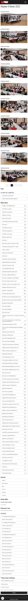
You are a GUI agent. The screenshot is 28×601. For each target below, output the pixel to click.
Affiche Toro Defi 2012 (6, 543)
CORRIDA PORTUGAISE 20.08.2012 (14, 398)
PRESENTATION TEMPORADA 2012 (14, 407)
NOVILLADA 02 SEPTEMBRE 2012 (14, 394)
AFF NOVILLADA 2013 (6, 531)
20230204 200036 (5, 99)
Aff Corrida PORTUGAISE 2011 (8, 564)
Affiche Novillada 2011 (6, 561)
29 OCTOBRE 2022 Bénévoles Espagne (14, 221)
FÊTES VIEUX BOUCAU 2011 (14, 420)
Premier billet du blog (6, 502)
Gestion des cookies (14, 599)
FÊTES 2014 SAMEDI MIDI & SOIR (14, 338)
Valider (14, 592)
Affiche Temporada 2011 (7, 555)
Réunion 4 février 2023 (14, 218)
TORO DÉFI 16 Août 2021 (14, 234)
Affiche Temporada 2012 (7, 540)
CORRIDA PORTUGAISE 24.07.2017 (14, 287)
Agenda (3, 480)
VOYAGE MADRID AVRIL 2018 (14, 268)
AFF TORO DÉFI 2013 (6, 528)
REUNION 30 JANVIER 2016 (14, 303)
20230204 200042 (5, 116)
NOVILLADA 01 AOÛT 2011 (14, 429)
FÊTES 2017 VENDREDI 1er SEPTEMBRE (14, 278)
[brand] (5, 2)
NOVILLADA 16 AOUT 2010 (14, 457)
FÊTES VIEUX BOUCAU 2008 (14, 470)
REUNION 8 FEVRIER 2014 (14, 354)
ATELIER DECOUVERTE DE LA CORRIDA (14, 363)
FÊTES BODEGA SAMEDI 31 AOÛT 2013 (14, 360)
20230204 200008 (5, 64)
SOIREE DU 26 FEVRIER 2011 (14, 438)
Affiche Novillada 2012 (6, 549)
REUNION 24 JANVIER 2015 (14, 335)
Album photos (5, 483)
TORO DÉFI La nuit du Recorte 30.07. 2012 (14, 404)
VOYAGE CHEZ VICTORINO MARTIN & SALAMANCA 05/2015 (14, 328)
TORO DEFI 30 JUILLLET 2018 (14, 265)
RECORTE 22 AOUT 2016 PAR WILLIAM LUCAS (14, 296)
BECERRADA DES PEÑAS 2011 (14, 416)
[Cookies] (2, 598)
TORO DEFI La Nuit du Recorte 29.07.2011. (14, 432)
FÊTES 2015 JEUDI (14, 312)
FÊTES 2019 (14, 240)
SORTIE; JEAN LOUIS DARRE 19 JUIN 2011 (14, 441)
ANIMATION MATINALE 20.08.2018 (14, 262)
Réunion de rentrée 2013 (7, 573)
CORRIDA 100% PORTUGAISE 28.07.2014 (14, 347)
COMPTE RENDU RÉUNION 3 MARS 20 (10, 198)
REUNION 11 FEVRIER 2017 (14, 290)
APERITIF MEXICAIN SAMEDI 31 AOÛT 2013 (14, 366)
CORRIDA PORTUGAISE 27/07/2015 (14, 324)
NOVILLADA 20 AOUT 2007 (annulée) (14, 463)
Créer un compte (3, 589)
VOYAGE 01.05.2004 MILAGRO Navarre (14, 454)
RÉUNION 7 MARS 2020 (14, 237)
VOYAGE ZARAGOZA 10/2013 (14, 357)
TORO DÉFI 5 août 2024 (14, 209)
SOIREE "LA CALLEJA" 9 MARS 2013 (14, 385)
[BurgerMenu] (25, 2)
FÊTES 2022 (14, 224)
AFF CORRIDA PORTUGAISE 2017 (9, 516)
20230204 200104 (5, 151)
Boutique (4, 492)
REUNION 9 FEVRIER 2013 (14, 388)
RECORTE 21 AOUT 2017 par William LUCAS (14, 284)
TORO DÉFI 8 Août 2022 (14, 227)
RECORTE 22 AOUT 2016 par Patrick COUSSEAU (14, 300)
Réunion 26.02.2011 (6, 567)
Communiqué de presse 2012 (8, 570)
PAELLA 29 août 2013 (14, 372)
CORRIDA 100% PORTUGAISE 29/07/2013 (14, 382)
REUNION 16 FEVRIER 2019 (14, 253)
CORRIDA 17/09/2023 (14, 215)
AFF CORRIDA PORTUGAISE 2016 (9, 522)
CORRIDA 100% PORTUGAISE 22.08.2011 (14, 423)
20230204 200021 (5, 81)
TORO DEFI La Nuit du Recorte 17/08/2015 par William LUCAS (14, 316)
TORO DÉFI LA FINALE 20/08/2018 (14, 259)
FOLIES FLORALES (14, 249)
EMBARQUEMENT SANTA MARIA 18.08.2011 (14, 426)
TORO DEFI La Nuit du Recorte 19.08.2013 (14, 379)
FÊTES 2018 (14, 256)
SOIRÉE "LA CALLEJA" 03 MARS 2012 (14, 410)
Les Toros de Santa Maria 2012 (14, 401)
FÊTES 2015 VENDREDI (14, 309)
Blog (3, 486)
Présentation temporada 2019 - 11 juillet (14, 246)
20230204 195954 (5, 46)
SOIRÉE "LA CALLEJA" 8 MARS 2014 (14, 350)
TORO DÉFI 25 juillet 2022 (14, 231)
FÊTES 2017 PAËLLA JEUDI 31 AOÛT (14, 281)
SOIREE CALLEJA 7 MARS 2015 (14, 332)
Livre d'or (4, 495)
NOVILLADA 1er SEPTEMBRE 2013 (14, 376)
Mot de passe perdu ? (10, 589)
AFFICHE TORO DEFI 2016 (7, 519)
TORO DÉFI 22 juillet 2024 (14, 212)
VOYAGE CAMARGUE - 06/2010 (14, 445)
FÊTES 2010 (14, 467)
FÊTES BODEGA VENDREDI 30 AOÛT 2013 (14, 369)
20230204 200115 (5, 168)
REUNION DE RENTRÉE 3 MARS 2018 (14, 271)
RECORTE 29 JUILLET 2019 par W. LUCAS (14, 243)
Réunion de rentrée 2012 (7, 552)
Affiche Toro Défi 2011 (6, 558)
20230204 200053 (5, 133)
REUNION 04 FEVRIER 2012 (14, 413)
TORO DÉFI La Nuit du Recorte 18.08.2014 (14, 344)
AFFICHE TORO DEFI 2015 (7, 525)
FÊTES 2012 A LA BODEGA (14, 391)
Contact (3, 489)
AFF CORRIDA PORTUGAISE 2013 (9, 534)
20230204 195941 (5, 12)
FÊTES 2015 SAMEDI (14, 306)
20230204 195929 (5, 29)
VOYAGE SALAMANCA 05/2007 (14, 448)
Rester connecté (5, 587)
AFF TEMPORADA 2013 (7, 537)
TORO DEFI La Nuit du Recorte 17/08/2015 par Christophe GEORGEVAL (14, 321)
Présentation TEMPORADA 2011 (14, 435)
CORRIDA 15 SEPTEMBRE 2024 (14, 205)
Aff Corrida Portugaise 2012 (7, 546)
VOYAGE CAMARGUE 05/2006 (14, 451)
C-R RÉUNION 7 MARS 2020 (7, 195)
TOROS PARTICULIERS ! (14, 473)
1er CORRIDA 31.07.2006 (14, 460)
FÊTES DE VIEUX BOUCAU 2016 (14, 293)
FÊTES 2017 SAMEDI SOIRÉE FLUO (14, 275)
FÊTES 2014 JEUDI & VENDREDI (14, 341)
